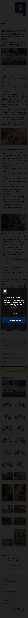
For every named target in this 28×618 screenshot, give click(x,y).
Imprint (16, 307)
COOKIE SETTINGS (14, 326)
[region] (14, 309)
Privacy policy (13, 307)
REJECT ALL (14, 313)
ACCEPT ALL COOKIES (14, 320)
